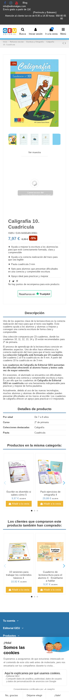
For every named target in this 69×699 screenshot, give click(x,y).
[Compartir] (9, 281)
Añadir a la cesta (20, 503)
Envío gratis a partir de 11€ (17, 9)
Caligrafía (23, 355)
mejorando (58, 398)
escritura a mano (54, 377)
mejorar (44, 276)
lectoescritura (43, 321)
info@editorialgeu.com (15, 6)
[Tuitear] (13, 281)
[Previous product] (63, 43)
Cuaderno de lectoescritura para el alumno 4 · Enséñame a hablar (50, 576)
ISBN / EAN (14, 233)
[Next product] (65, 43)
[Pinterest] (17, 281)
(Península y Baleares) (45, 12)
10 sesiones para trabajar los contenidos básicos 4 (18, 574)
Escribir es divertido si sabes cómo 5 (19, 493)
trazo (30, 352)
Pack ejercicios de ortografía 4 (50, 493)
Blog (25, 3)
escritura (35, 246)
